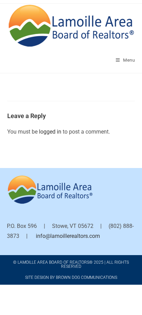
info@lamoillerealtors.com (68, 236)
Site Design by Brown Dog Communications (71, 277)
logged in (50, 131)
